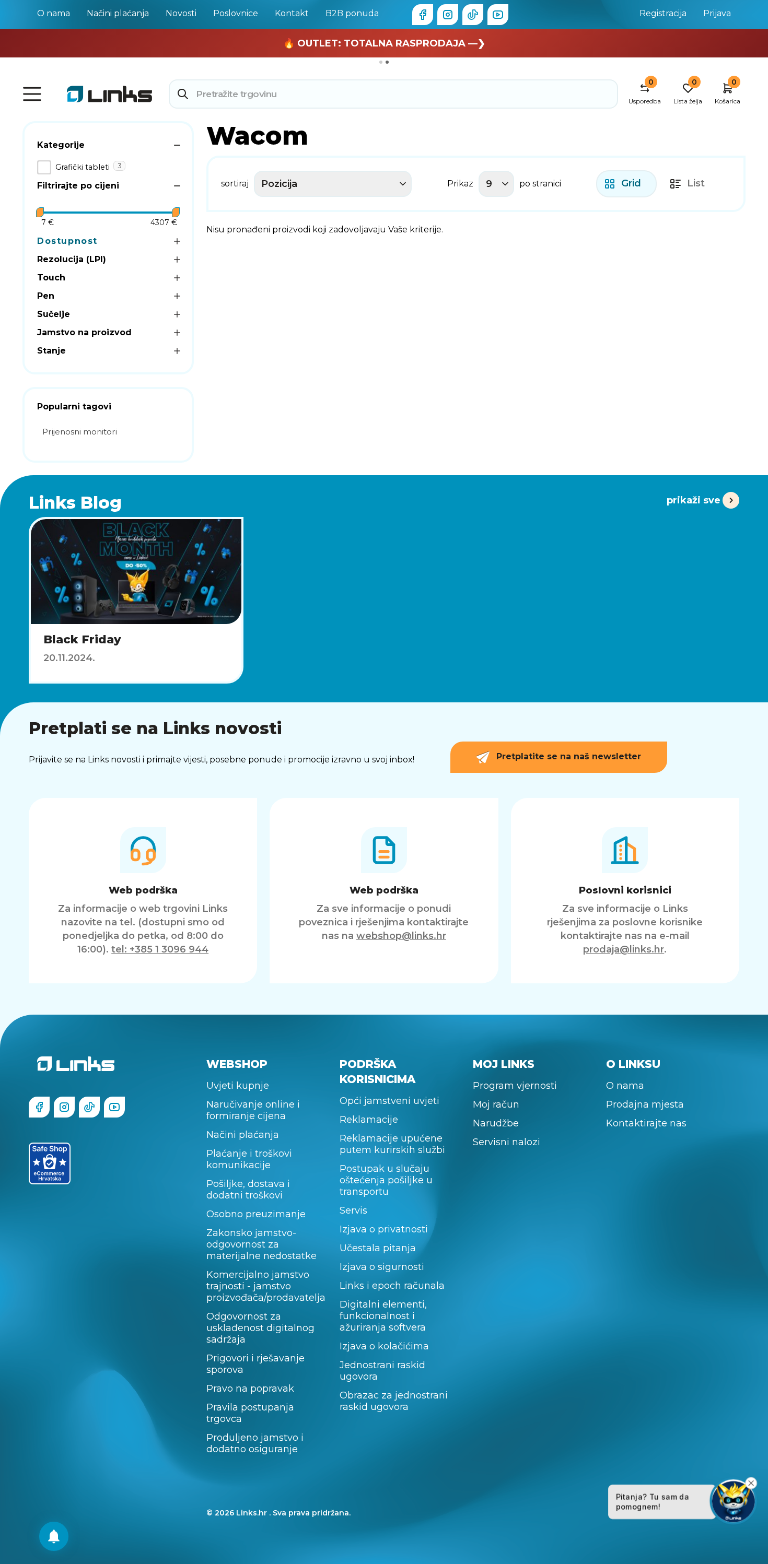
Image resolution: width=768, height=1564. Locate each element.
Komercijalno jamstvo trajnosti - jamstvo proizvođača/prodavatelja (265, 1286)
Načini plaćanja (118, 13)
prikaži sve (693, 500)
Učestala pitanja (378, 1248)
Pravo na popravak (250, 1388)
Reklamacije (369, 1119)
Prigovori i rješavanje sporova (255, 1364)
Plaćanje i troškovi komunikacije (249, 1159)
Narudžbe (496, 1123)
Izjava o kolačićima (384, 1346)
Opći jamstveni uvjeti (389, 1101)
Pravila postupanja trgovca (250, 1413)
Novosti (181, 13)
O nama (53, 13)
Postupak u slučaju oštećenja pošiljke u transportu (386, 1180)
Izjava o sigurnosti (382, 1267)
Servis (353, 1210)
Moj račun (496, 1104)
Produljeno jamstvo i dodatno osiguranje (255, 1443)
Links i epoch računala (392, 1285)
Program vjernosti (515, 1085)
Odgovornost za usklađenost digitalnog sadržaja (260, 1328)
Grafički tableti (82, 167)
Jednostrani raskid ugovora (382, 1370)
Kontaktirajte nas (646, 1123)
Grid (631, 183)
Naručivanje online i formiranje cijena (253, 1110)
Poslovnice (235, 13)
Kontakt (292, 13)
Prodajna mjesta (645, 1104)
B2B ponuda (352, 13)
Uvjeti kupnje (237, 1085)
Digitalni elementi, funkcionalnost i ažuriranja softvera (383, 1316)
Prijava (717, 13)
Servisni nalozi (506, 1142)
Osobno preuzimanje (256, 1214)
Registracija (662, 13)
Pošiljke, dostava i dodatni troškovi (248, 1189)
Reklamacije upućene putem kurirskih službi (392, 1144)
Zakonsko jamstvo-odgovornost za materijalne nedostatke (261, 1244)
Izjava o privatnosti (384, 1229)
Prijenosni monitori (79, 432)
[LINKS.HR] (53, 1536)
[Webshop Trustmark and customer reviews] (50, 1163)
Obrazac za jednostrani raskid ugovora (394, 1401)
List (696, 183)
